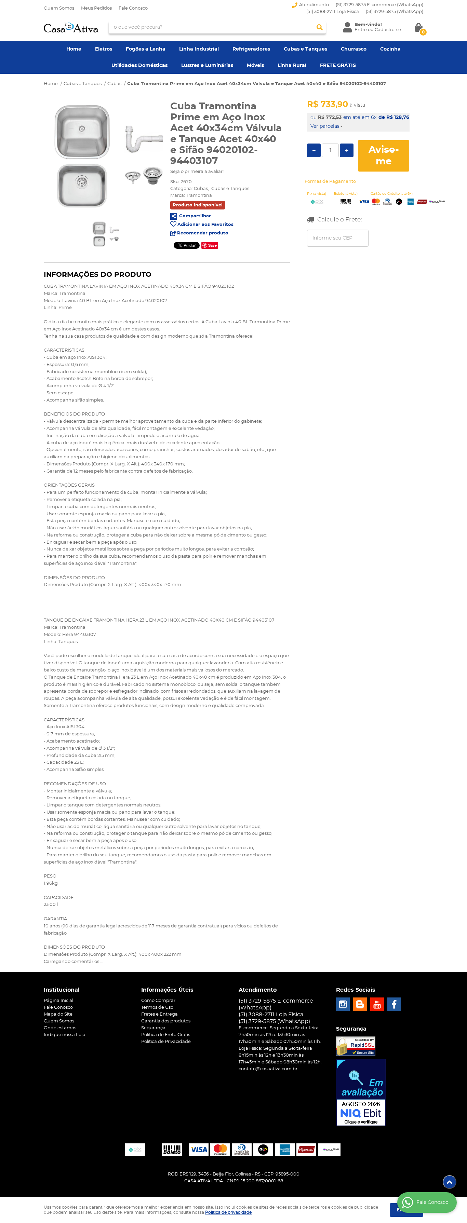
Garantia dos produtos (165, 1021)
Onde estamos (60, 1028)
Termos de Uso (157, 1007)
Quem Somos (59, 8)
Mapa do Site (58, 1014)
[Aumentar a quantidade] (346, 150)
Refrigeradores (251, 49)
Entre (361, 30)
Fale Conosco (133, 8)
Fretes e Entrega (159, 1014)
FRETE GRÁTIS (338, 65)
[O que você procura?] (319, 27)
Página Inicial (58, 1000)
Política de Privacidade (166, 1041)
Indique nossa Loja (64, 1035)
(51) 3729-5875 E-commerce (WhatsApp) (379, 5)
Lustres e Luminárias (207, 65)
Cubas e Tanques (305, 49)
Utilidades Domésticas (139, 65)
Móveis (255, 65)
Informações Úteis (167, 990)
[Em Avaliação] (361, 1092)
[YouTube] (377, 1004)
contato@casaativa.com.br (268, 1069)
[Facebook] (394, 1004)
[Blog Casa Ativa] (360, 1004)
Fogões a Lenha (145, 49)
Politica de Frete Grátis (165, 1035)
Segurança (153, 1028)
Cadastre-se (388, 30)
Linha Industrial (199, 49)
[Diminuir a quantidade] (314, 150)
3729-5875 (394, 12)
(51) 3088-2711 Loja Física (332, 12)
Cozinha (390, 49)
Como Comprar (158, 1000)
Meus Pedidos (96, 8)
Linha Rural (292, 65)
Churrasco (353, 49)
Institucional (62, 990)
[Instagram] (343, 1004)
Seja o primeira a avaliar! (197, 171)
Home (73, 49)
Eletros (103, 49)
